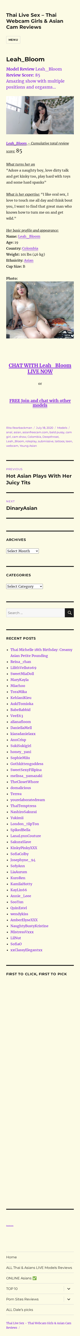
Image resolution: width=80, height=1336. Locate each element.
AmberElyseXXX (24, 920)
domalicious (20, 788)
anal (9, 432)
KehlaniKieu (20, 698)
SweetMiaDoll (22, 674)
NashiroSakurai (23, 812)
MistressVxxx (22, 932)
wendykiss (19, 914)
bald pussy (56, 432)
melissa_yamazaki (26, 776)
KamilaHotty (21, 884)
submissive (46, 441)
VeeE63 (16, 716)
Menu (13, 39)
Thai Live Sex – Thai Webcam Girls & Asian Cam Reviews (34, 21)
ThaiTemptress (23, 806)
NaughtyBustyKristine (29, 926)
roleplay (31, 441)
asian (17, 432)
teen (69, 441)
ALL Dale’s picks (19, 1310)
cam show (19, 436)
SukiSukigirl (20, 746)
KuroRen (17, 878)
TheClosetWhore (24, 782)
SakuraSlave (20, 842)
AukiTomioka (21, 704)
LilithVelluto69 (23, 668)
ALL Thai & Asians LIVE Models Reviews (39, 1268)
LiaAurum (18, 872)
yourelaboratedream (27, 800)
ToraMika (18, 692)
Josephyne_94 (22, 860)
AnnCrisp (18, 740)
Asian (28, 260)
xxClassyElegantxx (26, 950)
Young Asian (28, 445)
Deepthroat (50, 436)
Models (62, 427)
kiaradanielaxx (23, 734)
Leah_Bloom (16, 143)
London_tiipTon (24, 824)
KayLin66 (18, 890)
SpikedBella (20, 830)
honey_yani (20, 752)
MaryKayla (19, 680)
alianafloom (20, 722)
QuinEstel (18, 908)
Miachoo (17, 686)
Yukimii (16, 818)
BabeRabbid (20, 710)
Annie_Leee (20, 896)
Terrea (16, 794)
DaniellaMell (21, 728)
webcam (12, 445)
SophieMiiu (20, 758)
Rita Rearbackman (19, 427)
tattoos (59, 441)
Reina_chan (20, 662)
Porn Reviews (9, 1225)
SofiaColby (19, 854)
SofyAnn (17, 866)
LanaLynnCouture (25, 836)
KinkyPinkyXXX (23, 848)
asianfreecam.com (35, 432)
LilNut (15, 938)
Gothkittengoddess (26, 764)
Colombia (30, 248)
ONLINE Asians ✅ (21, 1278)
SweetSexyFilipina (26, 770)
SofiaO (16, 944)
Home (11, 1257)
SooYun (16, 902)
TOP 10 (12, 1289)
